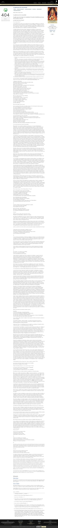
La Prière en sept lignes (28, 9)
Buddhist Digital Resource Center (30, 523)
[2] (29, 188)
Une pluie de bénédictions (32, 26)
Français (19, 12)
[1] (20, 21)
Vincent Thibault (25, 470)
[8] (18, 429)
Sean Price (40, 470)
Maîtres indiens (20, 522)
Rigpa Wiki (31, 522)
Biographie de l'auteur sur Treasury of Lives (52, 27)
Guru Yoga (34, 9)
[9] (29, 464)
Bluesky (39, 522)
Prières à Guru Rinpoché (20, 9)
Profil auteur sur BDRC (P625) (52, 28)
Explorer (35, 2)
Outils (20, 524)
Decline (38, 526)
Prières (15, 9)
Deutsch (17, 12)
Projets (39, 2)
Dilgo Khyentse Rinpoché (17, 10)
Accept (44, 526)
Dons (56, 2)
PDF (54, 31)
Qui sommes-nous (51, 2)
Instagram (39, 523)
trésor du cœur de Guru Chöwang (32, 79)
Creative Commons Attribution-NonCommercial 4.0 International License (50, 522)
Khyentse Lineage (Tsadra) (52, 26)
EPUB (51, 31)
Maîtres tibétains (39, 9)
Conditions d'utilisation (39, 525)
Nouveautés (44, 2)
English (14, 12)
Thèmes (20, 523)
